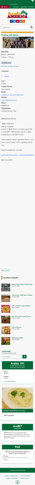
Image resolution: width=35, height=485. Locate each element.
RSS (23, 20)
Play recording (9, 381)
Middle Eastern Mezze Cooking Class (22, 284)
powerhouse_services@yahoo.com (12, 94)
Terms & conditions (12, 478)
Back (3, 270)
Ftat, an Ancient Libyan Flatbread (21, 306)
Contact (16, 7)
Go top (17, 482)
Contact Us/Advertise (11, 475)
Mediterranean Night (17, 338)
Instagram (20, 20)
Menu (5, 7)
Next (8, 270)
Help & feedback (26, 475)
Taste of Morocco (16, 327)
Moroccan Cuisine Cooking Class (21, 316)
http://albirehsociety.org (9, 100)
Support (31, 7)
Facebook (11, 20)
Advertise (24, 7)
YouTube (17, 20)
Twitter (14, 20)
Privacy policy (24, 478)
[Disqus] (17, 195)
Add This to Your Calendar (10, 66)
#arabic (6, 76)
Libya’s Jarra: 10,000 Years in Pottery (22, 295)
